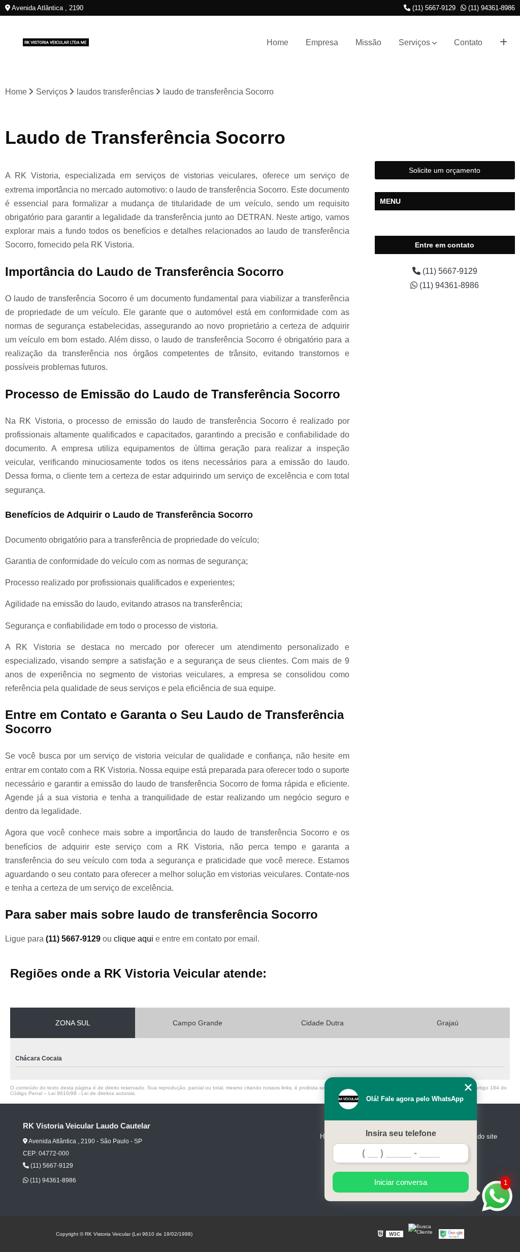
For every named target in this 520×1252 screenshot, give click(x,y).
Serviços (414, 42)
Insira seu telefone (401, 1133)
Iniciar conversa (400, 1182)
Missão (368, 42)
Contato (468, 42)
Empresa (322, 42)
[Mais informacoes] (503, 42)
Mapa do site (478, 1136)
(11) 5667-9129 (433, 8)
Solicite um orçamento (444, 170)
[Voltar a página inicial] (56, 42)
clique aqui (133, 938)
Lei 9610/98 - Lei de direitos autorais (91, 1093)
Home (277, 42)
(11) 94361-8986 (490, 8)
